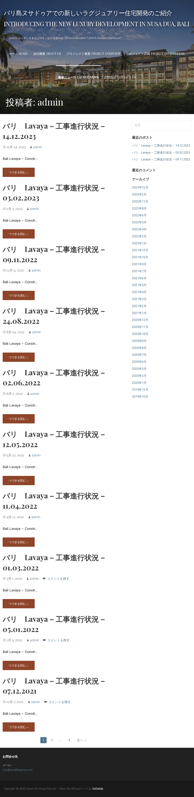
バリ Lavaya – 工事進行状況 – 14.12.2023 (161, 145)
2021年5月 (139, 285)
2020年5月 (139, 369)
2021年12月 (140, 250)
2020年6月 (139, 362)
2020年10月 (140, 334)
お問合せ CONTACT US (120, 77)
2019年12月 (140, 389)
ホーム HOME (18, 54)
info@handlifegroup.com (18, 769)
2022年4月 (139, 229)
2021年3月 (139, 299)
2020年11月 (140, 327)
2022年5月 (139, 222)
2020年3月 (139, 376)
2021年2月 (139, 306)
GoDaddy (97, 788)
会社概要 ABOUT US (47, 54)
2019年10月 (140, 396)
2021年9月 (139, 264)
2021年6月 (139, 278)
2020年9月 (139, 341)
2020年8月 (139, 348)
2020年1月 (139, 383)
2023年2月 (139, 194)
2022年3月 (139, 236)
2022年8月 (139, 208)
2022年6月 (139, 215)
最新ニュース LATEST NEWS (78, 77)
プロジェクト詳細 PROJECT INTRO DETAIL (155, 54)
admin (37, 147)
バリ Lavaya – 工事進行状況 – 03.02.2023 (161, 152)
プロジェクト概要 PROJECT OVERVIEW (93, 54)
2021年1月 (139, 313)
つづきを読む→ (19, 172)
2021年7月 (139, 271)
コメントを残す (58, 578)
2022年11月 (140, 201)
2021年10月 (140, 257)
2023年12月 (140, 187)
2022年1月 (139, 243)
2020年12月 (140, 320)
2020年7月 (139, 355)
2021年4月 (139, 292)
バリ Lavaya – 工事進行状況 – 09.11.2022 (161, 159)
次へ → (82, 740)
